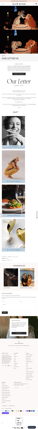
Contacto (27, 363)
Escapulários (16, 363)
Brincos (15, 359)
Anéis (15, 358)
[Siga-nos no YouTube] (8, 365)
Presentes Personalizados (6, 387)
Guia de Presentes (28, 356)
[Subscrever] (27, 387)
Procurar (15, 368)
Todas (15, 354)
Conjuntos (15, 356)
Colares (15, 361)
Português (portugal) (11, 405)
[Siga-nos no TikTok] (11, 365)
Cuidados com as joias (29, 373)
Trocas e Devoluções (29, 368)
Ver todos (3, 383)
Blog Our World (28, 358)
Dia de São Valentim (5, 397)
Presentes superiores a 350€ (6, 395)
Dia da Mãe (3, 402)
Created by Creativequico (8, 408)
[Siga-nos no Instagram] (5, 365)
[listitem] (9, 260)
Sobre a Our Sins (28, 359)
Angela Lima (5, 357)
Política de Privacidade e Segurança (29, 377)
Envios (27, 366)
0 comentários (16, 256)
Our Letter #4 (7, 287)
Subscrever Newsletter (29, 354)
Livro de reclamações (29, 379)
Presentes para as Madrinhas (6, 400)
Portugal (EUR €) (4, 405)
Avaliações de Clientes (29, 361)
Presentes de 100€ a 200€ (6, 392)
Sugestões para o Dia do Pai (26, 287)
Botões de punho (16, 366)
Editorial (3, 55)
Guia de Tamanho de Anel (30, 371)
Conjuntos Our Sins (5, 385)
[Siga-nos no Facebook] (3, 365)
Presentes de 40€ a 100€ (5, 390)
